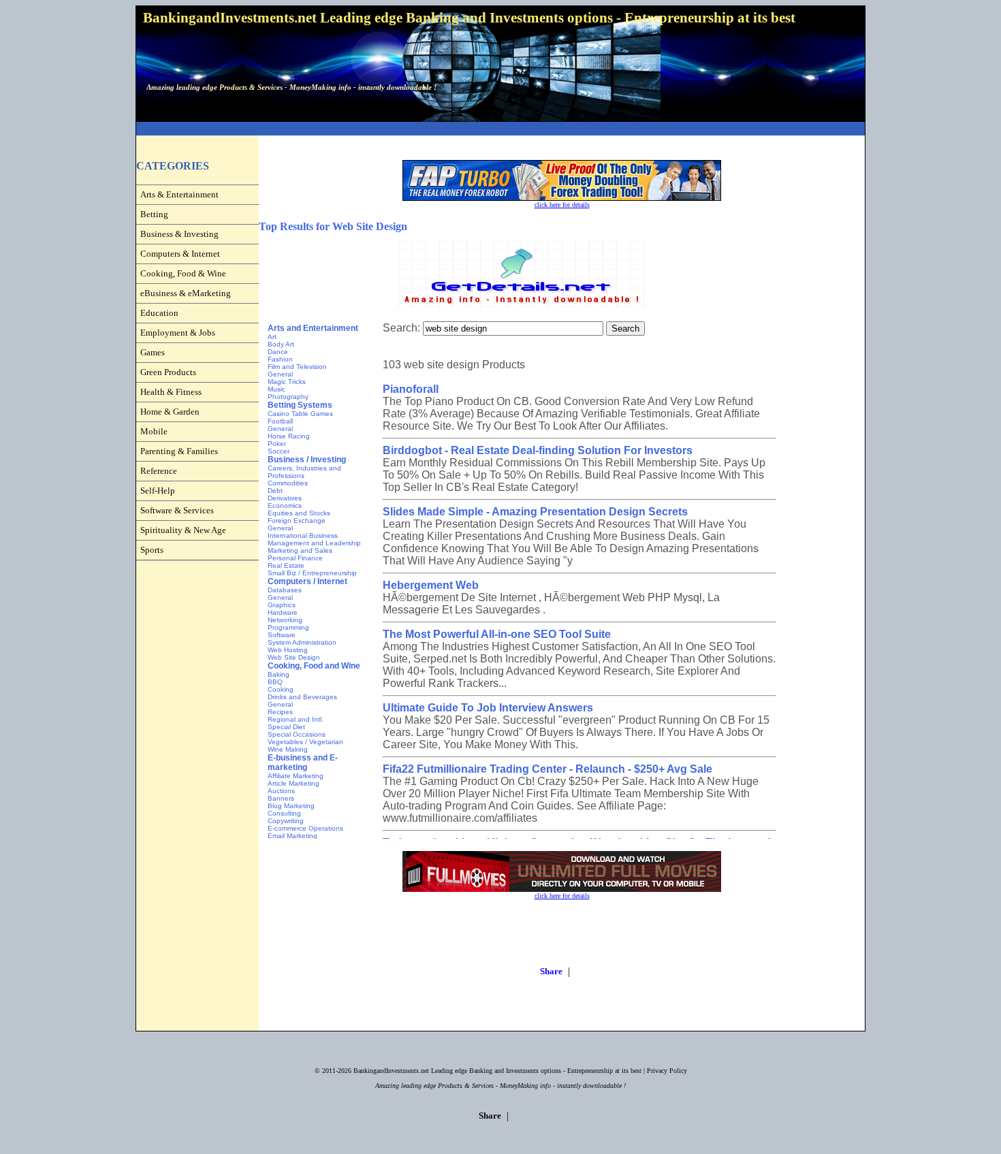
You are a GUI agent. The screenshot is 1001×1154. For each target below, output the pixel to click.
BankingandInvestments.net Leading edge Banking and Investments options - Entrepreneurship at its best (497, 1070)
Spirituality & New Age (183, 530)
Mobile (154, 431)
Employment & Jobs (177, 332)
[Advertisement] (500, 129)
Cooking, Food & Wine (183, 273)
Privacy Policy (667, 1070)
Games (152, 352)
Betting (154, 214)
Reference (158, 471)
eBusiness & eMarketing (185, 293)
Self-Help (157, 490)
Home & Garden (170, 411)
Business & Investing (179, 234)
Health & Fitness (171, 392)
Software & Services (177, 510)
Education (159, 313)
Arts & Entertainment (179, 194)
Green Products (168, 372)
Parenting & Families (179, 451)
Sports (151, 550)
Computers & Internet (180, 254)
